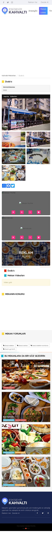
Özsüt (6, 449)
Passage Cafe (9, 481)
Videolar (13, 96)
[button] (5, 114)
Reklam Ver (32, 2)
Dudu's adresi (23, 345)
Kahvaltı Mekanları (9, 75)
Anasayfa (33, 11)
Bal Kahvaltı (8, 417)
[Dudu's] (13, 139)
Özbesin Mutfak (10, 384)
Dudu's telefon (9, 345)
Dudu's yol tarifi (9, 349)
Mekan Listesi (43, 11)
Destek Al (44, 2)
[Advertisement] (26, 44)
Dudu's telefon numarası (40, 345)
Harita (6, 96)
